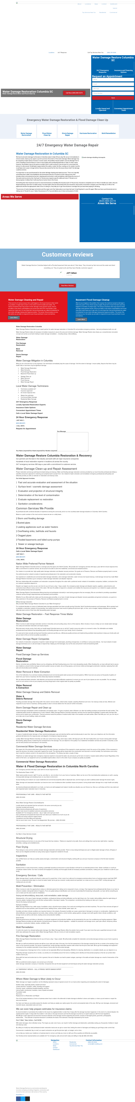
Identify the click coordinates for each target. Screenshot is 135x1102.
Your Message (61, 431)
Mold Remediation (109, 133)
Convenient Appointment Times (123, 109)
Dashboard (113, 4)
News (96, 4)
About (79, 4)
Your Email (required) (35, 451)
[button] (67, 285)
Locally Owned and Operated (102, 109)
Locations (88, 4)
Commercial (113, 12)
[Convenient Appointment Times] (123, 103)
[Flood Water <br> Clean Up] (47, 127)
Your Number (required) (49, 451)
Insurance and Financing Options (123, 71)
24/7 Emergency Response (103, 71)
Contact (104, 4)
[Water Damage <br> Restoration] (26, 127)
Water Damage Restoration (26, 134)
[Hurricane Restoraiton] (88, 127)
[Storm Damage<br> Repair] (67, 127)
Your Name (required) (22, 451)
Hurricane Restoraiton (88, 133)
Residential (102, 12)
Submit (115, 8)
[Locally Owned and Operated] (102, 103)
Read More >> (20, 1094)
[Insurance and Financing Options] (123, 65)
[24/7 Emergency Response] (102, 65)
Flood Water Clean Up (47, 134)
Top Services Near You (89, 12)
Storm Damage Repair (67, 134)
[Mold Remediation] (108, 127)
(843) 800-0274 (107, 201)
